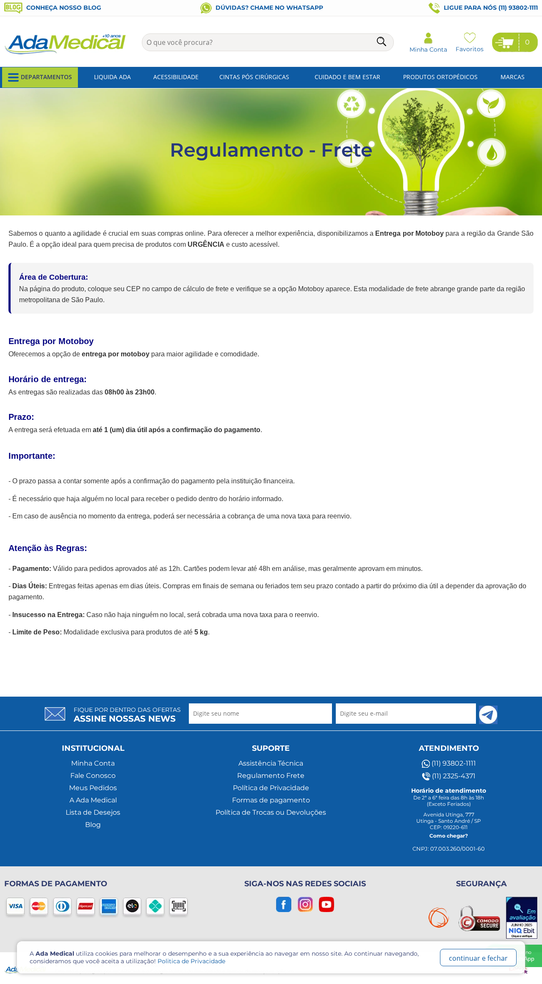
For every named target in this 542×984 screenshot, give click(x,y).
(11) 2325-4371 (453, 776)
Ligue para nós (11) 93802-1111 (490, 7)
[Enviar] (488, 715)
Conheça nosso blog (63, 7)
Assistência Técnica (270, 763)
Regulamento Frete (270, 776)
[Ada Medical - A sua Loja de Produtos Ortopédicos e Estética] (65, 53)
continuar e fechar (478, 958)
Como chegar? (448, 835)
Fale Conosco (93, 776)
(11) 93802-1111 (453, 763)
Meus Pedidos (93, 788)
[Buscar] (382, 43)
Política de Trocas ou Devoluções (271, 812)
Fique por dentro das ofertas (127, 715)
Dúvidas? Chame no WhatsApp (268, 7)
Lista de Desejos (93, 812)
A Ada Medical (93, 800)
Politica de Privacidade (191, 961)
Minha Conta (93, 763)
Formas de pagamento (271, 800)
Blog (93, 825)
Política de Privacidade (271, 788)
